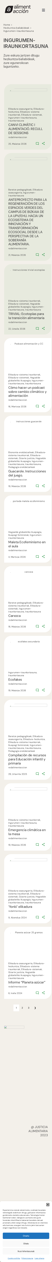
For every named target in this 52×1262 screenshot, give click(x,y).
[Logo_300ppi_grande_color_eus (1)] (14, 1027)
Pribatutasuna (27, 1258)
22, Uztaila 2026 (16, 328)
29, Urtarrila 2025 (17, 774)
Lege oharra (39, 1258)
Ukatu (26, 1243)
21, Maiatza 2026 (17, 255)
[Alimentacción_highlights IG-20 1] (17, 6)
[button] (47, 1204)
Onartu (26, 1236)
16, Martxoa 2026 (17, 406)
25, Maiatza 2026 (17, 143)
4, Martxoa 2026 (17, 556)
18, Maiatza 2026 (17, 626)
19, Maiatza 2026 (17, 486)
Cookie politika (14, 1258)
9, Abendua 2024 (17, 917)
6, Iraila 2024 (15, 993)
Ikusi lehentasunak (26, 1251)
